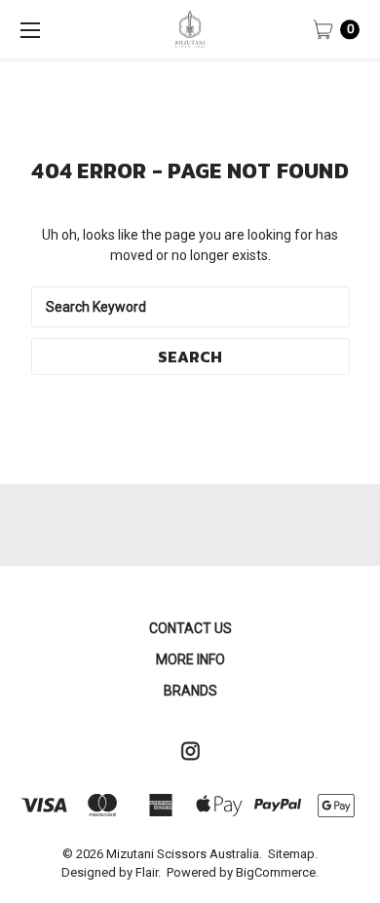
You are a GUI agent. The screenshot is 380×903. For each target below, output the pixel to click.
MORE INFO (190, 659)
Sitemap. (293, 854)
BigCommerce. (277, 872)
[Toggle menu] (29, 29)
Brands (190, 690)
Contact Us (190, 628)
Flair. (148, 872)
